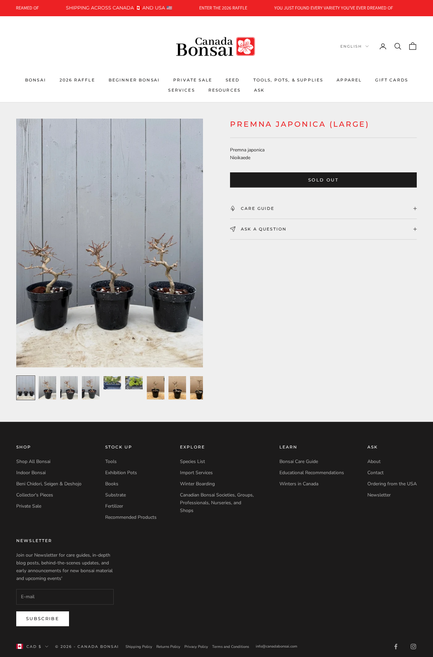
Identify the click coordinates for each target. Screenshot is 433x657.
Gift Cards (391, 79)
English (351, 46)
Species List (192, 461)
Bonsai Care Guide (298, 461)
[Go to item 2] (47, 387)
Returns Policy (168, 646)
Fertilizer (114, 506)
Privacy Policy (196, 646)
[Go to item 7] (155, 387)
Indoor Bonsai (31, 472)
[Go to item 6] (133, 382)
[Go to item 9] (198, 387)
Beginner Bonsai (134, 79)
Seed (233, 79)
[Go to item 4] (90, 387)
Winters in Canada (298, 484)
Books (111, 484)
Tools (111, 461)
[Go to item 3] (69, 387)
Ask (259, 90)
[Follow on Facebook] (395, 646)
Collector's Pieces (34, 495)
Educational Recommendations (311, 472)
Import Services (196, 472)
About (374, 461)
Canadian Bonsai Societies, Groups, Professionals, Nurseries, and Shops (217, 503)
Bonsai (35, 79)
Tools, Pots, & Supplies (288, 79)
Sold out (323, 179)
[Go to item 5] (112, 382)
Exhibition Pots (121, 472)
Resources (224, 90)
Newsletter (379, 495)
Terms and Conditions (230, 646)
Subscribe (42, 618)
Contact (375, 472)
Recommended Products (131, 517)
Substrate (115, 495)
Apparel (349, 79)
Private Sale (192, 79)
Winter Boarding (197, 484)
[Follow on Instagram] (413, 646)
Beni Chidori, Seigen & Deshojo (49, 484)
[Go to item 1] (25, 387)
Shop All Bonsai (33, 461)
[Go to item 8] (177, 387)
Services (181, 90)
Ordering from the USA (392, 484)
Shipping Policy (139, 646)
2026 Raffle (77, 79)
